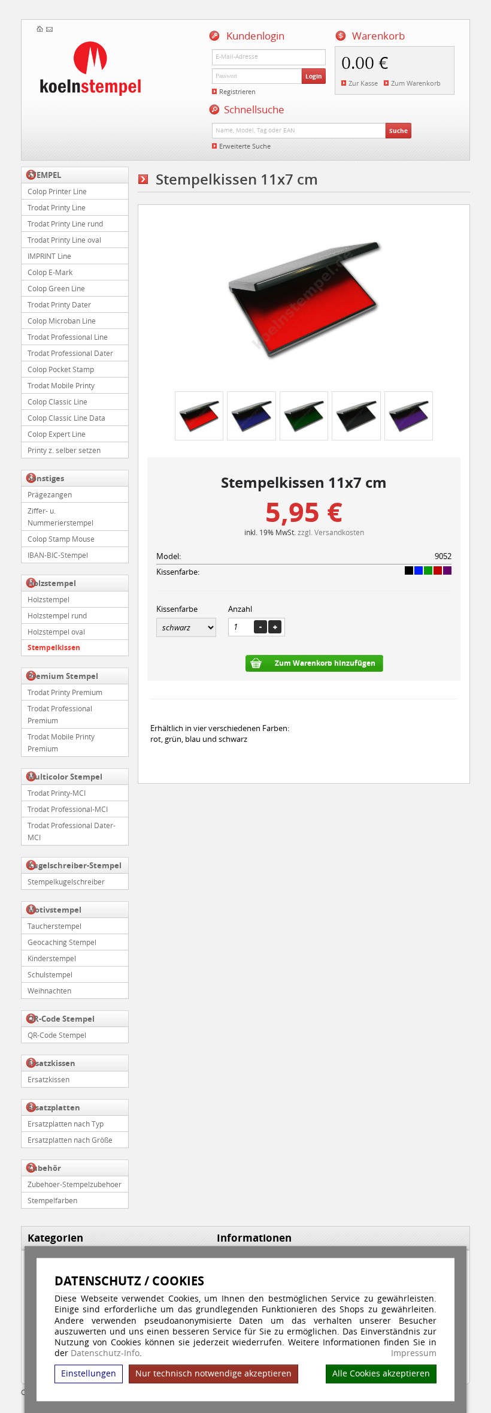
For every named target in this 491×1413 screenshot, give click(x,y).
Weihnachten (49, 990)
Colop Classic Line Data (66, 417)
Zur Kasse (363, 82)
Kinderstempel (52, 958)
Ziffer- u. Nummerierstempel (60, 516)
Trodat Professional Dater (70, 353)
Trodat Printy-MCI (57, 793)
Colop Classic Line (57, 401)
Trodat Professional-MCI (68, 809)
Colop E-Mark (50, 272)
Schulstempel (50, 974)
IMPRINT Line (49, 256)
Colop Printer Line (57, 191)
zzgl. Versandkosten (331, 532)
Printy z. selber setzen (64, 450)
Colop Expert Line (57, 434)
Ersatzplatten (54, 1107)
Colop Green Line (56, 288)
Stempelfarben (52, 1200)
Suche (398, 130)
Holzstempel (52, 583)
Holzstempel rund (57, 615)
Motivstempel (54, 909)
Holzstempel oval (56, 631)
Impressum (414, 1353)
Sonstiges (46, 478)
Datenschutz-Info (105, 1353)
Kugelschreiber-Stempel (75, 865)
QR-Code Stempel (61, 1018)
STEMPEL (44, 175)
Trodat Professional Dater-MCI (72, 831)
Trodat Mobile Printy (61, 385)
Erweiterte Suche (245, 145)
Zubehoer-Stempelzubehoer (75, 1184)
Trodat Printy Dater (59, 304)
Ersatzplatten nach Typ (66, 1123)
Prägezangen (50, 494)
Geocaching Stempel (62, 942)
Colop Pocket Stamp (61, 369)
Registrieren (237, 91)
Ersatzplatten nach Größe (70, 1140)
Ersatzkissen (51, 1063)
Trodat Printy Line (57, 207)
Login (313, 76)
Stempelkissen (54, 647)
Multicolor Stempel (65, 776)
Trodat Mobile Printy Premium (61, 742)
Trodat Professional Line (68, 337)
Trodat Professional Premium (60, 714)
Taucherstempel (54, 926)
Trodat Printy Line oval (64, 239)
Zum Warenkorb (416, 82)
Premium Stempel (63, 676)
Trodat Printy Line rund (65, 223)
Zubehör (44, 1168)
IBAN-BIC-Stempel (58, 555)
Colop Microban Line (62, 320)
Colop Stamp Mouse (61, 539)
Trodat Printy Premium (65, 692)
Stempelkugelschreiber (66, 881)
